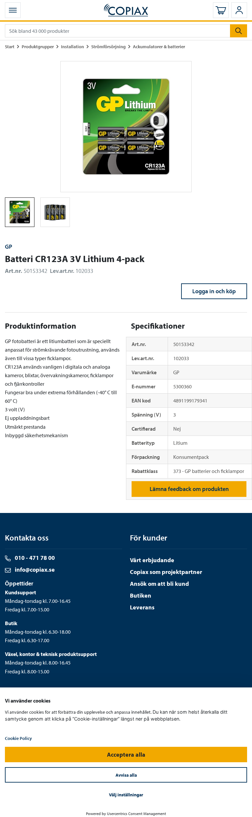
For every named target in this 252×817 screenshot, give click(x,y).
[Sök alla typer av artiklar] (238, 30)
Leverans (142, 607)
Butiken (140, 595)
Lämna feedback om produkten (189, 489)
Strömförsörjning (108, 46)
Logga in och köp (214, 291)
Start (9, 46)
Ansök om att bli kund (159, 583)
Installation (72, 46)
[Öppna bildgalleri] (126, 126)
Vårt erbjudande (152, 560)
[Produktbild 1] (55, 212)
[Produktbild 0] (19, 212)
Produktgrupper (38, 46)
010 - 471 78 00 (34, 558)
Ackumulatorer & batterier (159, 46)
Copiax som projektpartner (166, 572)
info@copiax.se (34, 569)
